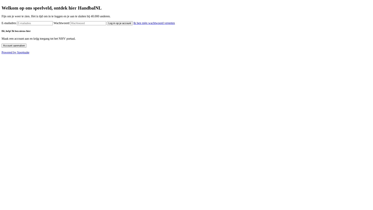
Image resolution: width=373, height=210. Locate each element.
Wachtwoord (61, 23)
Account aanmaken (14, 45)
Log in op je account (119, 23)
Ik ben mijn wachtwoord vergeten (154, 23)
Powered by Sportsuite (15, 52)
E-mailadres (9, 23)
